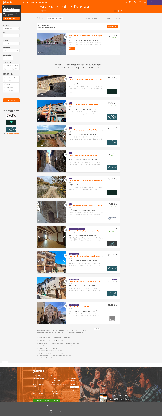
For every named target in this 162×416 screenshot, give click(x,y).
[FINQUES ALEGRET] (11, 122)
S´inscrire (35, 386)
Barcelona (35, 405)
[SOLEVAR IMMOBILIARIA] (11, 129)
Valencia (82, 405)
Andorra (76, 405)
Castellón (89, 405)
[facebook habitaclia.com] (74, 393)
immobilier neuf (10, 77)
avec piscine (9, 87)
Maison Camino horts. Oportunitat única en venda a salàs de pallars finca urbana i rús (97, 79)
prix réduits (9, 81)
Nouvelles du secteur (38, 378)
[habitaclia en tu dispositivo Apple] (114, 399)
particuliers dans (50, 348)
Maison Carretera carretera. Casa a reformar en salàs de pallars (90, 104)
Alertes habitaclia (37, 391)
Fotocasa (44, 413)
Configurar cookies (38, 393)
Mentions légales (14, 13)
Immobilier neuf (55, 378)
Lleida (53, 405)
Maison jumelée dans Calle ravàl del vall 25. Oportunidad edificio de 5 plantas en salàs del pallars (101, 35)
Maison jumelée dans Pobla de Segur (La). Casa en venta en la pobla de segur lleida (97, 231)
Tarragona (47, 405)
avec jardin (9, 94)
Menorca (65, 405)
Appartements (8, 65)
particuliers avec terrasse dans (54, 355)
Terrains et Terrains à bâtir (62, 346)
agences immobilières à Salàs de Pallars (13, 134)
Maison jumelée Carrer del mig (79, 306)
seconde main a (50, 353)
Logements (72, 343)
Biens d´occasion (55, 380)
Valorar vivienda (112, 26)
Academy (72, 380)
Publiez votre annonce (154, 2)
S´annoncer (73, 378)
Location (43, 346)
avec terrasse (10, 90)
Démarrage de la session (39, 384)
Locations (53, 382)
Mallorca (59, 405)
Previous (40, 44)
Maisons (43, 343)
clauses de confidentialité (49, 411)
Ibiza (71, 405)
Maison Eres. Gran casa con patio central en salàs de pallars (88, 130)
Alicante (95, 405)
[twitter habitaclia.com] (71, 393)
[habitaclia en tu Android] (125, 399)
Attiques (17, 68)
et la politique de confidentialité (9, 15)
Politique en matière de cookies (65, 411)
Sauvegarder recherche (11, 18)
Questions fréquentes (38, 376)
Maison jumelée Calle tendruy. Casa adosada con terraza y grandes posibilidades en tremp (99, 256)
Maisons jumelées (34, 2)
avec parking (9, 84)
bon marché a (49, 357)
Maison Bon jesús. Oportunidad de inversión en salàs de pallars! (90, 155)
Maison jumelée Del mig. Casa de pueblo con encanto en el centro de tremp (94, 281)
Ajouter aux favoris (66, 37)
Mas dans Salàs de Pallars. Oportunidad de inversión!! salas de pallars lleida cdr (95, 205)
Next (62, 44)
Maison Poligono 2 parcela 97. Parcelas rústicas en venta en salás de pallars (94, 180)
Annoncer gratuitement (39, 388)
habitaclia (50, 413)
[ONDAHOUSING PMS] (11, 116)
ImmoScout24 (57, 413)
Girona (41, 405)
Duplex (57, 343)
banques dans (49, 350)
